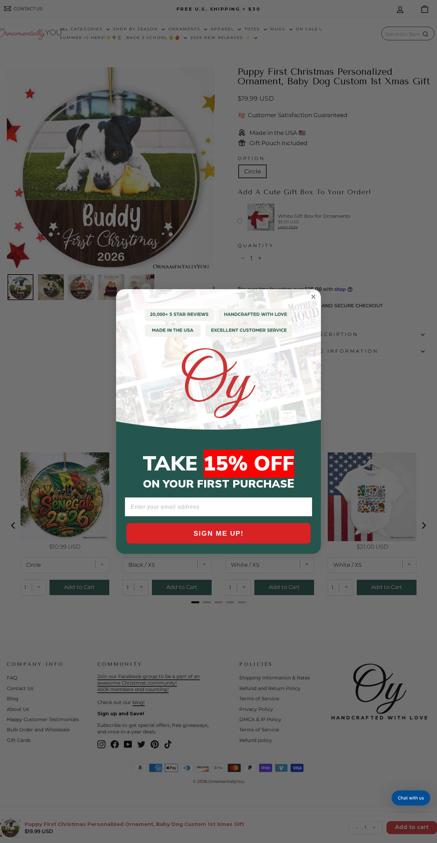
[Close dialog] (313, 297)
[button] (411, 797)
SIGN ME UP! (219, 533)
